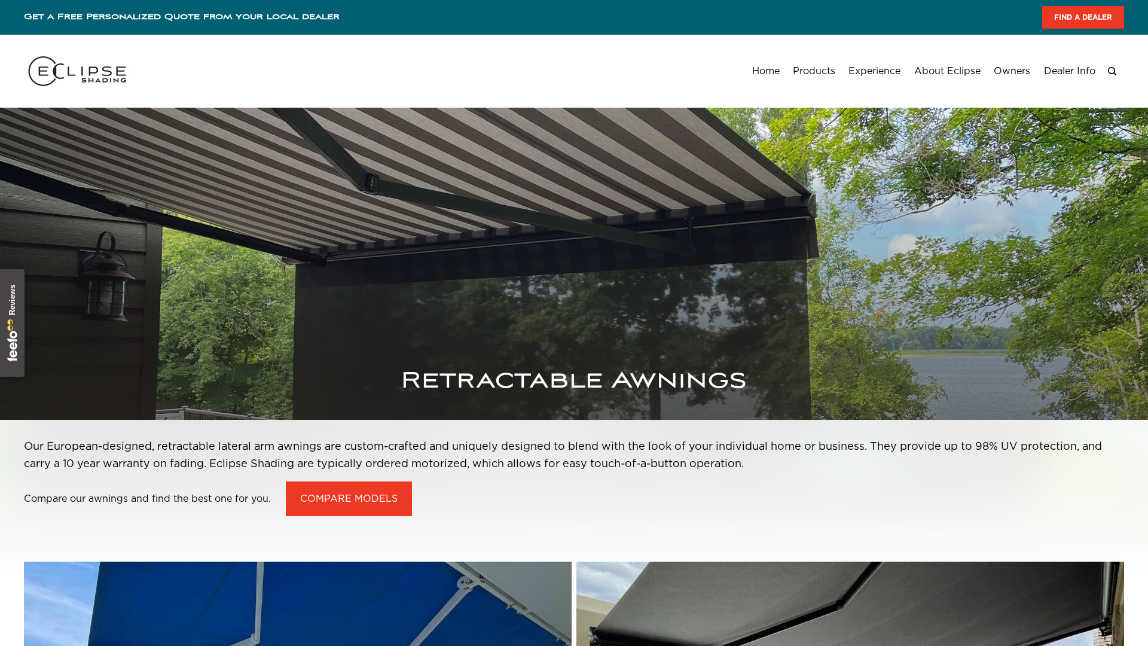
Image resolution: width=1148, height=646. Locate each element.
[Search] (1112, 71)
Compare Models (349, 498)
